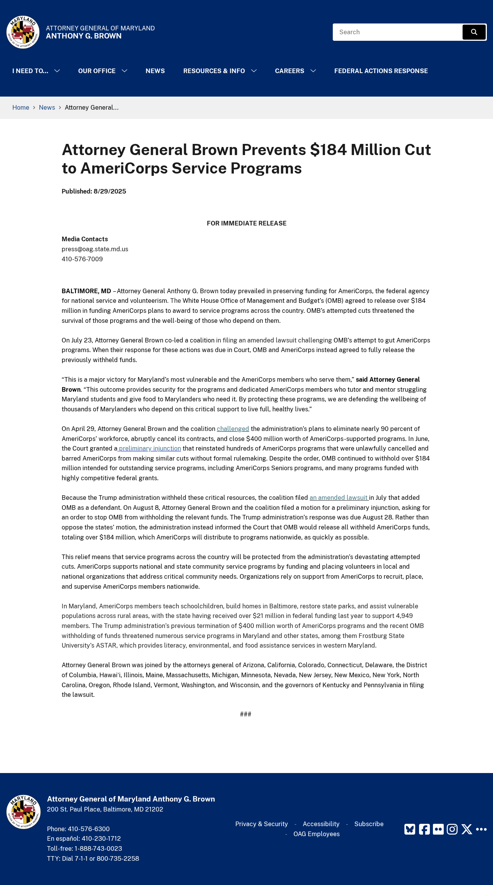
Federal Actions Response (381, 71)
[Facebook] (424, 829)
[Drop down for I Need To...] (57, 71)
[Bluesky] (410, 829)
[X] (467, 829)
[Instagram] (452, 829)
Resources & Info (214, 71)
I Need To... (30, 71)
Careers (289, 71)
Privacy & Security (261, 824)
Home (20, 107)
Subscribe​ (369, 824)
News (155, 71)
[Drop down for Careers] (313, 71)
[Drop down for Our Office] (124, 71)
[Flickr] (438, 829)
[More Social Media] (481, 829)
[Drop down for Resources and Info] (254, 71)
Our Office (97, 71)
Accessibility (321, 824)
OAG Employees (316, 834)
